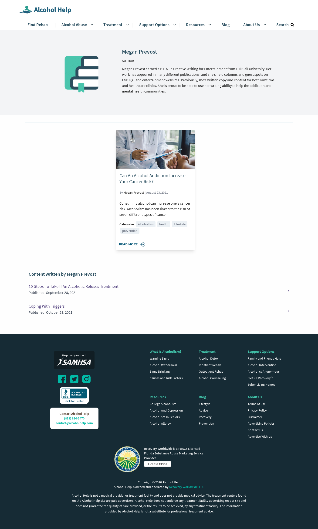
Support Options (261, 351)
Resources (158, 397)
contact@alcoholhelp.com (74, 423)
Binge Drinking (160, 371)
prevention (130, 231)
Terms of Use (257, 404)
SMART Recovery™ (260, 378)
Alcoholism (146, 224)
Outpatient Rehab (211, 371)
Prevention (206, 423)
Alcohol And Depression (166, 410)
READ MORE (128, 244)
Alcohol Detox (208, 358)
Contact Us (255, 430)
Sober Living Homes (261, 384)
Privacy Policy (257, 410)
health (163, 224)
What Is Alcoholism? (165, 351)
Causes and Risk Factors (166, 378)
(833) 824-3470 (74, 418)
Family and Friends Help (264, 358)
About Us (255, 397)
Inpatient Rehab (210, 365)
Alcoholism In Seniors (165, 417)
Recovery (205, 417)
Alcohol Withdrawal (163, 365)
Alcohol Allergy (160, 423)
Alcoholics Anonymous (264, 371)
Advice (203, 410)
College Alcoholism (163, 404)
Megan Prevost (134, 192)
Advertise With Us (260, 436)
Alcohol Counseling (212, 378)
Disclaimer (255, 417)
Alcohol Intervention (262, 365)
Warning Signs (159, 358)
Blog (202, 397)
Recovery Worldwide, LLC (186, 487)
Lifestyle (180, 224)
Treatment (207, 351)
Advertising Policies (261, 423)
